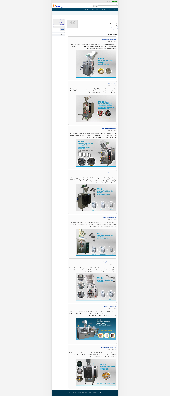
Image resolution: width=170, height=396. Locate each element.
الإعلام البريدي (62, 32)
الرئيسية (114, 9)
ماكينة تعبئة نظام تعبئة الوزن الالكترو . (108, 261)
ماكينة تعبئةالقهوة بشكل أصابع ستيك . (108, 39)
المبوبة (109, 9)
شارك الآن (63, 34)
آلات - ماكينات (115, 29)
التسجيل (90, 392)
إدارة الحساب (109, 1)
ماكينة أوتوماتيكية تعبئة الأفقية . (110, 306)
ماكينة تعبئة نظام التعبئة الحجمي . (109, 217)
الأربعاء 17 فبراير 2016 (112, 349)
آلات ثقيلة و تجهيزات (114, 27)
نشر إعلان (114, 1)
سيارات (97, 9)
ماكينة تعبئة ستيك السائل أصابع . (109, 83)
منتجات (92, 9)
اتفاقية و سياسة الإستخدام (82, 392)
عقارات (103, 9)
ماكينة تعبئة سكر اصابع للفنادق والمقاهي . (108, 347)
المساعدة (74, 392)
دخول (100, 392)
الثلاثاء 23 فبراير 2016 (112, 41)
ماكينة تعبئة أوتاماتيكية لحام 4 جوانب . (108, 128)
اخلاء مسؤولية (95, 392)
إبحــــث (62, 29)
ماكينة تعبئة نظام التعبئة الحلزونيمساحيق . (108, 172)
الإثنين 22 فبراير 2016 (112, 85)
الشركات (86, 9)
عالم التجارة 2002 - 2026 (85, 394)
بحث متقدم (116, 4)
